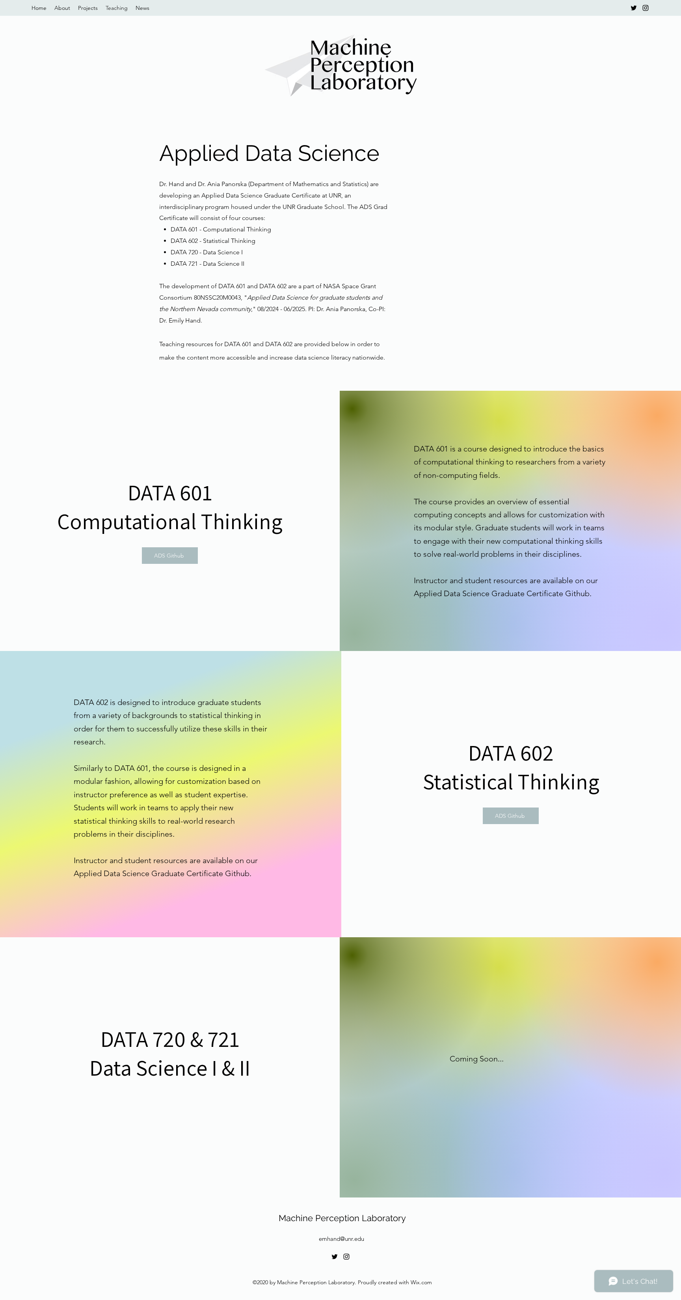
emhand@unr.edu (341, 1238)
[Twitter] (634, 8)
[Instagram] (645, 8)
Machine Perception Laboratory (342, 1218)
